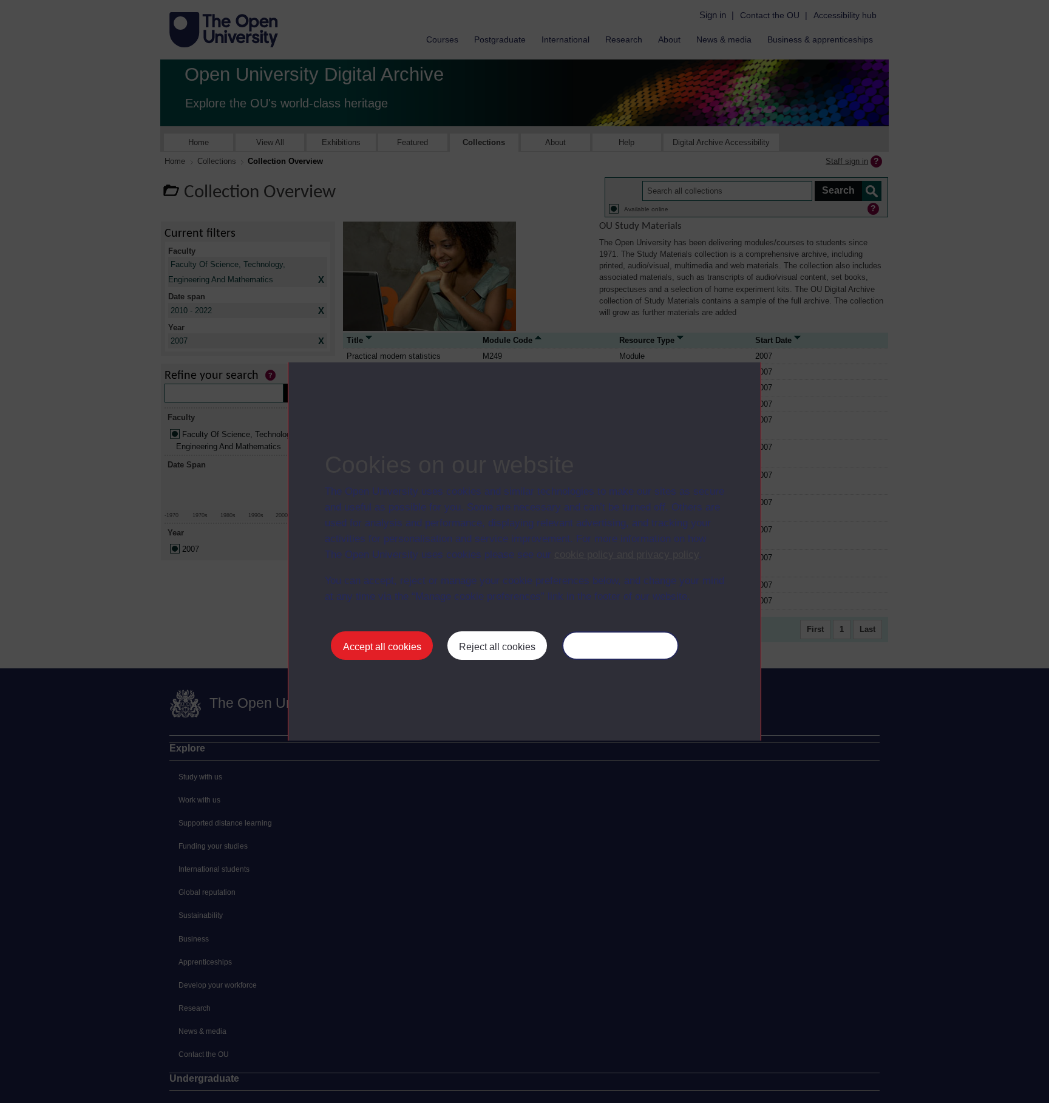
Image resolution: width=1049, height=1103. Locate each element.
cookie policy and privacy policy (626, 554)
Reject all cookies (497, 647)
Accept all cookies (382, 647)
